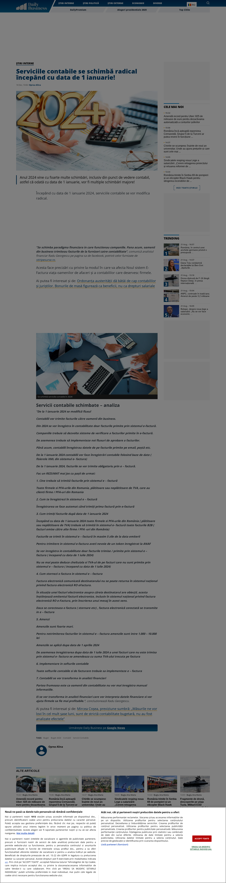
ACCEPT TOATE (202, 838)
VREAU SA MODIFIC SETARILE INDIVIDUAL (201, 848)
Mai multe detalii (25, 833)
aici (6, 862)
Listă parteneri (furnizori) (114, 844)
